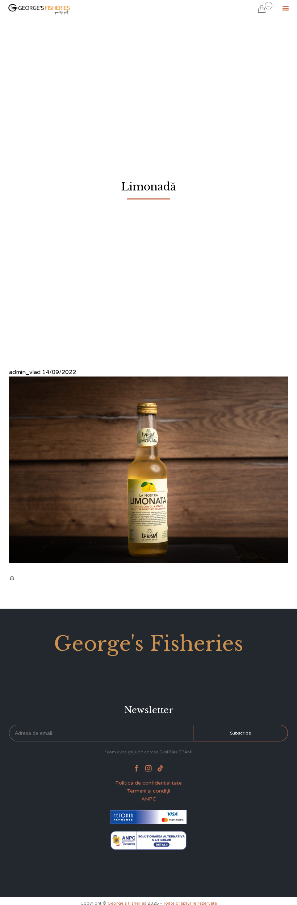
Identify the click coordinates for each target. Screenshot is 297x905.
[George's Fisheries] (39, 8)
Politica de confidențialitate (148, 783)
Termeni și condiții (148, 791)
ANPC (148, 799)
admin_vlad (25, 372)
